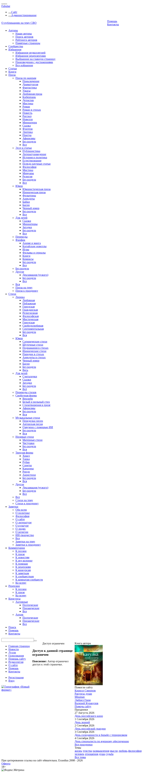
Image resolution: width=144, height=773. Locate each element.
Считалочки (29, 376)
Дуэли (12, 652)
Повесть (27, 112)
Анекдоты (28, 198)
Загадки (27, 227)
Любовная (28, 300)
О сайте (20, 519)
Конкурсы (14, 598)
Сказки (26, 220)
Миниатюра (29, 122)
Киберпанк (29, 97)
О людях (20, 528)
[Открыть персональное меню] (5, 3)
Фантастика (29, 87)
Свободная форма (26, 395)
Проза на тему (23, 287)
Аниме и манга (31, 243)
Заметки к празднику (28, 544)
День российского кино (89, 715)
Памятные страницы (27, 43)
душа (102, 754)
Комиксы (28, 258)
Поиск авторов (24, 36)
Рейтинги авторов (26, 39)
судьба (109, 754)
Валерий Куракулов (86, 703)
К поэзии (21, 551)
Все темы (80, 757)
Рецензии (14, 585)
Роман (26, 106)
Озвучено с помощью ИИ (37, 427)
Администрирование (24, 15)
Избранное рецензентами (30, 55)
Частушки (28, 443)
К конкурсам (23, 570)
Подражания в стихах (35, 347)
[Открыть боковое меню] (2, 3)
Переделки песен (32, 420)
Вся (17, 284)
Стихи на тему (24, 500)
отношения (91, 754)
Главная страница (19, 646)
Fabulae (5, 6)
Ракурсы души (83, 693)
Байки (26, 201)
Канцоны (28, 468)
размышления (101, 750)
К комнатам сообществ (29, 579)
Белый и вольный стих (36, 401)
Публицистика (31, 151)
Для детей (21, 217)
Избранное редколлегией (30, 52)
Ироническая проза (34, 192)
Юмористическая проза (36, 189)
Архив (19, 614)
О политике (22, 512)
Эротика (27, 132)
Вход (11, 680)
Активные (21, 601)
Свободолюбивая (32, 325)
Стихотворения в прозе (36, 405)
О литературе (23, 522)
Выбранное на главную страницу (35, 58)
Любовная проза (32, 93)
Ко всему (20, 582)
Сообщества (15, 46)
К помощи (21, 563)
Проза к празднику (26, 290)
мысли (114, 750)
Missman (80, 696)
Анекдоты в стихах (34, 357)
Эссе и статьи (23, 147)
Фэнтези (27, 128)
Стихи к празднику (27, 503)
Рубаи (26, 462)
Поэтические (30, 605)
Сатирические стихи (34, 341)
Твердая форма (24, 452)
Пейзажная (29, 303)
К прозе (20, 554)
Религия (27, 176)
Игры (25, 249)
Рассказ (26, 116)
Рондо (26, 471)
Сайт (14, 12)
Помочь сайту (83, 706)
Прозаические (30, 608)
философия (135, 750)
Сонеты (27, 465)
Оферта (5, 763)
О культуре (22, 525)
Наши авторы (23, 33)
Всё (24, 389)
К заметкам (22, 573)
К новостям (22, 557)
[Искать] (35, 640)
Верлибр (27, 398)
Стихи (12, 293)
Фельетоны (29, 195)
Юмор (19, 185)
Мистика (27, 103)
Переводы (21, 236)
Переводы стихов (25, 392)
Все (24, 144)
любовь (123, 750)
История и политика (34, 157)
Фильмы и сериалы (34, 252)
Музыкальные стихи (27, 417)
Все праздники (84, 744)
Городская (28, 306)
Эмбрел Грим (83, 700)
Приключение (30, 81)
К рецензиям (23, 566)
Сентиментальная (33, 328)
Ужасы (26, 90)
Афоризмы (28, 138)
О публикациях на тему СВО (19, 22)
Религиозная (30, 312)
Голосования (16, 655)
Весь (25, 370)
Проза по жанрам (25, 78)
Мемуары (28, 173)
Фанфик (20, 239)
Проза (12, 74)
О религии (21, 532)
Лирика (20, 297)
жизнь (78, 750)
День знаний (82, 722)
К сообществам (24, 576)
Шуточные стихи (32, 344)
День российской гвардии (90, 728)
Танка (26, 458)
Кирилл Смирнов (85, 690)
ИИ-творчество (24, 535)
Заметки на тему (25, 541)
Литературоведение (34, 154)
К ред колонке (23, 560)
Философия (29, 166)
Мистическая (30, 319)
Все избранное (24, 65)
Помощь (112, 21)
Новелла (27, 119)
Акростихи (29, 474)
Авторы (13, 30)
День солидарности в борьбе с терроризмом (101, 734)
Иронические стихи (34, 351)
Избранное (14, 49)
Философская (30, 316)
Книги (12, 71)
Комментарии (16, 547)
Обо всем (21, 509)
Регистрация (16, 677)
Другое (19, 271)
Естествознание (31, 160)
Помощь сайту (17, 658)
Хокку (26, 455)
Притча (26, 135)
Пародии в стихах (33, 354)
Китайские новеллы (34, 246)
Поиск (12, 627)
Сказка (26, 125)
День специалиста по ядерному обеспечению (102, 741)
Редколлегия (15, 661)
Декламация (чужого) (35, 274)
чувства (87, 750)
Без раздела (29, 141)
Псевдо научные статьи (36, 163)
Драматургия (30, 84)
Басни (26, 205)
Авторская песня (32, 424)
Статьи (12, 68)
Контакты (113, 24)
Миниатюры (30, 224)
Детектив (28, 100)
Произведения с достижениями (34, 62)
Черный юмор (30, 208)
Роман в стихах (31, 109)
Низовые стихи (24, 436)
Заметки (13, 506)
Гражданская (30, 309)
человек (79, 754)
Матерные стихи (32, 439)
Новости (13, 649)
